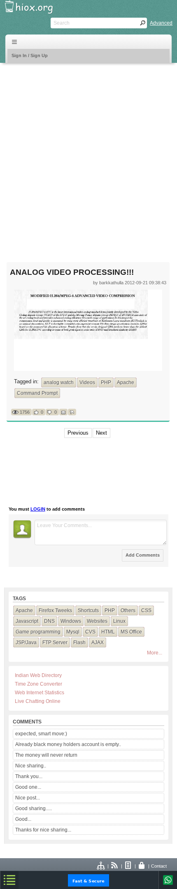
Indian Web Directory (38, 675)
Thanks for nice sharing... (43, 830)
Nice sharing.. (30, 766)
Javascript (27, 621)
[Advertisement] (88, 157)
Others (128, 610)
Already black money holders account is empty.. (68, 744)
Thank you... (28, 776)
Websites (97, 621)
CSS (146, 610)
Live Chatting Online (38, 701)
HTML (108, 632)
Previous (78, 433)
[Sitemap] (101, 866)
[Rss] (115, 866)
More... (154, 653)
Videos (87, 382)
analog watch (59, 382)
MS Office (131, 632)
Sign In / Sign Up (30, 55)
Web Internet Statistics (39, 693)
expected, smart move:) (41, 734)
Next (101, 433)
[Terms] (128, 866)
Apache (125, 382)
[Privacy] (142, 866)
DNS (49, 621)
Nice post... (27, 798)
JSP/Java (26, 642)
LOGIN (37, 509)
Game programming (38, 632)
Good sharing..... (33, 808)
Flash (79, 642)
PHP (106, 382)
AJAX (97, 642)
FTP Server (55, 642)
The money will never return (46, 755)
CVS (90, 632)
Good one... (28, 787)
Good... (23, 819)
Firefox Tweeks (55, 610)
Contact (159, 866)
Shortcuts (88, 610)
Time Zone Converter (38, 684)
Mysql (72, 632)
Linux (119, 621)
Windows (71, 621)
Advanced (161, 23)
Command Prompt (37, 393)
